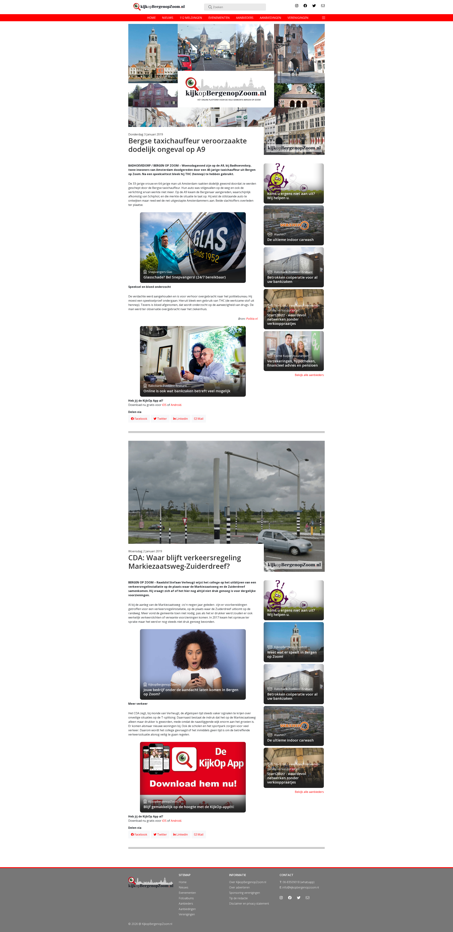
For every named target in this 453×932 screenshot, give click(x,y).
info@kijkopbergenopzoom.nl (300, 887)
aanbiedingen (270, 18)
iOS (164, 405)
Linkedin (182, 419)
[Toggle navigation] (324, 18)
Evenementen (187, 893)
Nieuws (183, 887)
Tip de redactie (238, 898)
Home (183, 882)
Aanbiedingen (187, 909)
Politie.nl (251, 319)
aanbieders (244, 18)
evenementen (219, 18)
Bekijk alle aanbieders (309, 375)
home (151, 18)
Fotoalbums (186, 898)
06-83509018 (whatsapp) (298, 882)
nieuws (167, 18)
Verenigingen (187, 914)
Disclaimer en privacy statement (249, 903)
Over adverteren (239, 887)
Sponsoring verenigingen (244, 893)
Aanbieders (186, 903)
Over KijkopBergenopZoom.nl (247, 882)
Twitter (161, 419)
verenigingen (298, 18)
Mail (200, 419)
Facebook (140, 419)
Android (176, 405)
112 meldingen (191, 18)
